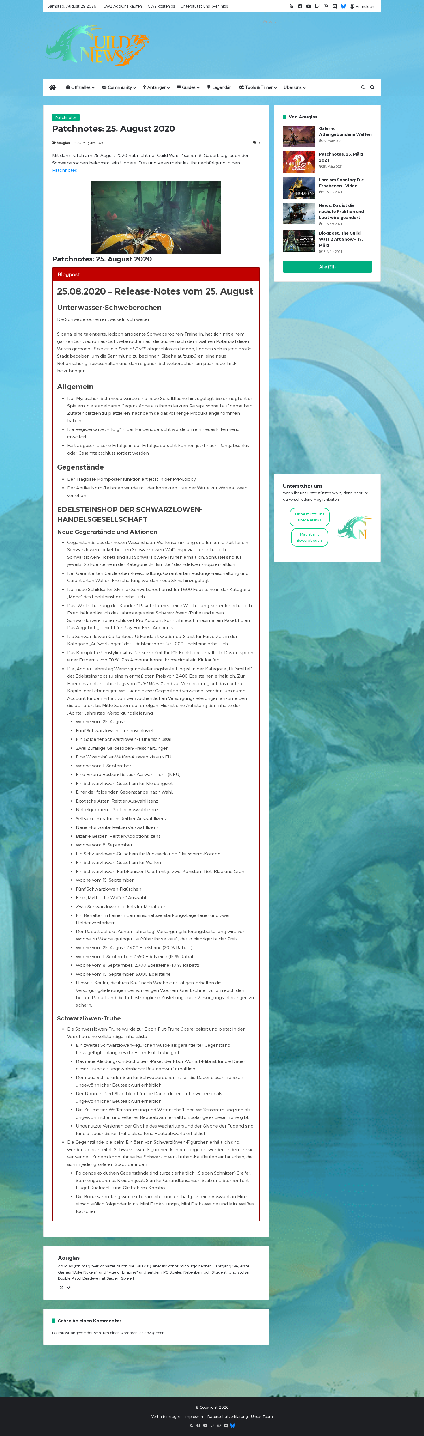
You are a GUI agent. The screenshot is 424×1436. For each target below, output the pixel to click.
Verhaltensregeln (166, 1416)
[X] (61, 1287)
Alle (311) (327, 266)
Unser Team (262, 1416)
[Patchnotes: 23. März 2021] (299, 162)
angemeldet (82, 1332)
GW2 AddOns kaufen (122, 6)
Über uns (292, 87)
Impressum (195, 1416)
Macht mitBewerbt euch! (310, 537)
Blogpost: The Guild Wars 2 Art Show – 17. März (341, 239)
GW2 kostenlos (161, 6)
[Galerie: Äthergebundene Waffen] (299, 136)
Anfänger (156, 87)
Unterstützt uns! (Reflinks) (204, 6)
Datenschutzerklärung (227, 1416)
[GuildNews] (96, 45)
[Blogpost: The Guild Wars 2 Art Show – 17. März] (299, 241)
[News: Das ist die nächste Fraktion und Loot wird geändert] (299, 213)
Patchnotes (65, 117)
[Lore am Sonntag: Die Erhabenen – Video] (299, 188)
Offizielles (80, 87)
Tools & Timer (258, 87)
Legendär (221, 87)
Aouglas (63, 143)
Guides (188, 87)
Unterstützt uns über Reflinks (309, 517)
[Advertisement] (270, 38)
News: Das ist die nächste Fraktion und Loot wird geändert (341, 211)
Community (119, 87)
